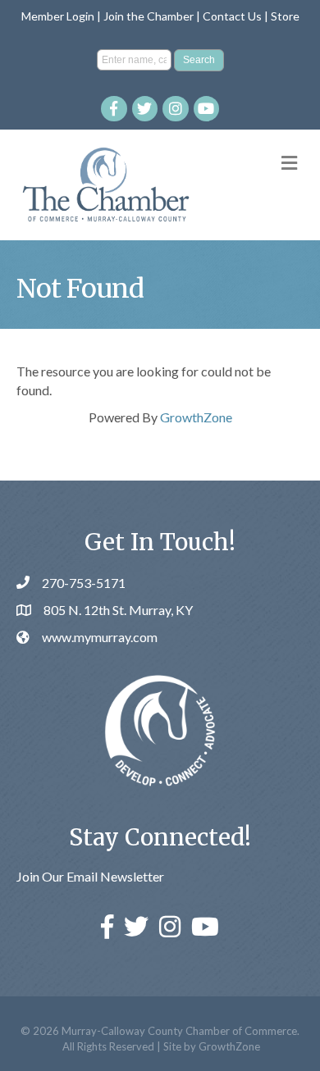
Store (285, 16)
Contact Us (232, 16)
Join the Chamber (148, 16)
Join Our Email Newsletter (90, 876)
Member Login (57, 16)
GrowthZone (196, 417)
